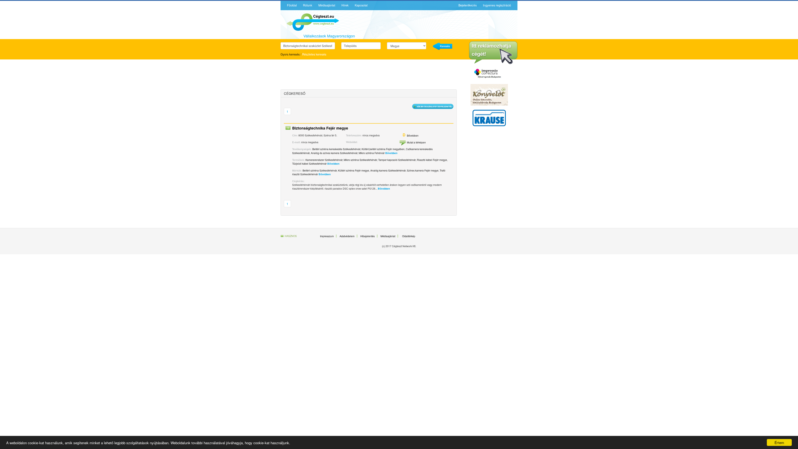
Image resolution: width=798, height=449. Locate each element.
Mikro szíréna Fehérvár (372, 153)
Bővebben (413, 135)
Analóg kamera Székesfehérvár (388, 170)
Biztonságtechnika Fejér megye (320, 128)
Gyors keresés (290, 54)
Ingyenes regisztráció (497, 5)
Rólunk (307, 5)
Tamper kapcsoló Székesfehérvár (397, 160)
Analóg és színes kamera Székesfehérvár (334, 153)
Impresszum (327, 236)
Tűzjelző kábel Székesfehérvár (309, 163)
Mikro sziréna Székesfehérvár (360, 160)
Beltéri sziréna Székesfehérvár (320, 170)
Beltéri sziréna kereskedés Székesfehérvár (336, 149)
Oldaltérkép (408, 236)
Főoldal (292, 5)
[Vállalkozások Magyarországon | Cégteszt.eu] (310, 22)
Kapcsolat (361, 5)
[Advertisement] (317, 75)
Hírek (345, 5)
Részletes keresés (314, 54)
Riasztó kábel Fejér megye (432, 160)
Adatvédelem (347, 236)
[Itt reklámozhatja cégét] (493, 52)
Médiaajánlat (326, 5)
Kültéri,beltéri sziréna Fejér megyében (383, 149)
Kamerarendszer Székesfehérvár (323, 160)
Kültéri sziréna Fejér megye (353, 170)
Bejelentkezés (467, 5)
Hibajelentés (367, 236)
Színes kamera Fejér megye (422, 170)
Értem (779, 442)
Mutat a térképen (416, 142)
